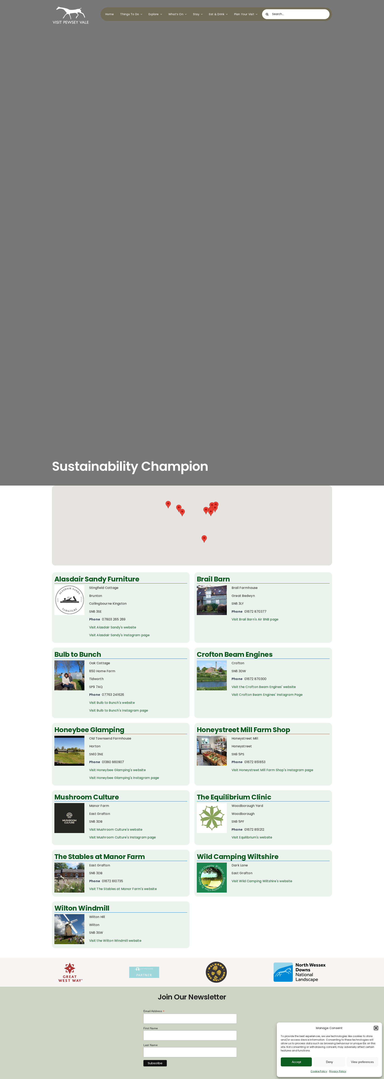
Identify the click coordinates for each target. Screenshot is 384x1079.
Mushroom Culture (86, 797)
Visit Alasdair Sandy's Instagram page (119, 635)
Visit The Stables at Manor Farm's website (123, 889)
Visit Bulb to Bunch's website (112, 702)
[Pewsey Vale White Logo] (70, 5)
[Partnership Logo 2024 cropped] (144, 968)
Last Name (150, 1045)
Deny (329, 1062)
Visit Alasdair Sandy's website (112, 627)
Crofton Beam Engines (235, 654)
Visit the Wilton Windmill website (115, 940)
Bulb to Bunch (77, 654)
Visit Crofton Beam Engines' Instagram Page (267, 694)
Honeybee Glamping (89, 730)
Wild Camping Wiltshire (237, 856)
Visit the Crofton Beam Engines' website (264, 687)
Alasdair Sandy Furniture (96, 579)
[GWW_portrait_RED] (70, 964)
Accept (296, 1062)
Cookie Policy (319, 1071)
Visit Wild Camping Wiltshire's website (262, 881)
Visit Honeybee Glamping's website (117, 770)
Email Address (154, 1011)
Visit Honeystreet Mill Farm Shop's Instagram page (272, 770)
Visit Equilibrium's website (252, 837)
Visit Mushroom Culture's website (116, 829)
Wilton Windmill (81, 908)
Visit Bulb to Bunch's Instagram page (118, 710)
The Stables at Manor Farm (99, 856)
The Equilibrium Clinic (234, 797)
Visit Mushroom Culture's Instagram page (122, 837)
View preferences (362, 1062)
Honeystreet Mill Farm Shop (243, 730)
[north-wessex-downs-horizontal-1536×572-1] (300, 964)
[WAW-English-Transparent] (216, 963)
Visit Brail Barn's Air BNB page (255, 619)
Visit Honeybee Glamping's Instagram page (124, 777)
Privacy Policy (337, 1071)
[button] (376, 1028)
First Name (150, 1028)
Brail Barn (213, 579)
